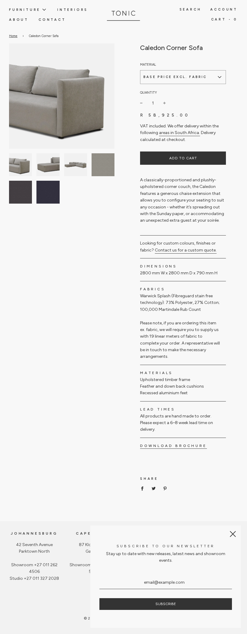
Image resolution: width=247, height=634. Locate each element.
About (19, 19)
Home (13, 36)
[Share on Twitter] (154, 488)
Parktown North (34, 551)
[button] (183, 77)
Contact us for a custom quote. (186, 250)
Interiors (72, 10)
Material (148, 65)
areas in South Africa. (179, 132)
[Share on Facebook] (144, 488)
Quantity (148, 93)
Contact (52, 19)
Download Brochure (173, 446)
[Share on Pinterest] (165, 488)
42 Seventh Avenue (34, 544)
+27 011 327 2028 (41, 578)
